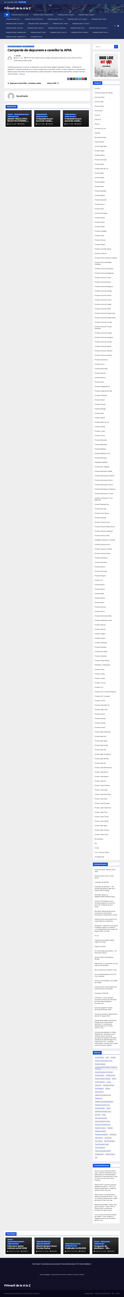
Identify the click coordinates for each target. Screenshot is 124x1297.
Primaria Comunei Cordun (103, 300)
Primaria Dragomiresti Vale (103, 391)
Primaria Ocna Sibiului (102, 513)
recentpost (113, 1134)
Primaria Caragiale (101, 231)
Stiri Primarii (36, 1264)
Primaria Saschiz (100, 625)
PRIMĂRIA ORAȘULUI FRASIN (105, 540)
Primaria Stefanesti (101, 642)
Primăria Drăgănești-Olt (102, 386)
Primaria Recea (100, 589)
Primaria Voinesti (100, 718)
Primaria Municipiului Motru (104, 480)
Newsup (28, 1293)
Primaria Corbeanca (101, 360)
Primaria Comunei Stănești (103, 355)
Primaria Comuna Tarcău (103, 277)
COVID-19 (98, 119)
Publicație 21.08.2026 (101, 993)
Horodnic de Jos (100, 128)
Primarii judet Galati (58, 32)
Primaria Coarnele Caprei (103, 249)
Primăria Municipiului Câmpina (104, 476)
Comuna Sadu (99, 106)
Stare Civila (108, 1138)
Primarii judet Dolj (100, 32)
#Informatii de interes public (23, 60)
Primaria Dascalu (100, 373)
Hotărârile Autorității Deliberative (104, 1101)
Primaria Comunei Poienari (103, 342)
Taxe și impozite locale (101, 1144)
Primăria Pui (98, 580)
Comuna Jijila (99, 102)
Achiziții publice (99, 1057)
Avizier (114, 1078)
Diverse (97, 124)
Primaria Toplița (100, 678)
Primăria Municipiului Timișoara (105, 489)
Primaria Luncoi (100, 435)
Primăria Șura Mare (101, 651)
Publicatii (110, 1128)
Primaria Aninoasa (101, 160)
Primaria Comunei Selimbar (103, 351)
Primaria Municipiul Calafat (21, 114)
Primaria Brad (99, 209)
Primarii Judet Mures (66, 15)
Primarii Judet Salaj (55, 19)
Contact (118, 1293)
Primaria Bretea (100, 218)
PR (77, 1264)
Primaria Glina (99, 413)
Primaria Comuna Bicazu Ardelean (106, 258)
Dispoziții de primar (108, 1085)
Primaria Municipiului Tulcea (104, 493)
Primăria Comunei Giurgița (103, 333)
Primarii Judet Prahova (34, 19)
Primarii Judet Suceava (15, 23)
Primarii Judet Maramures (43, 15)
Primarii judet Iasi (78, 28)
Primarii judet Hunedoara (16, 32)
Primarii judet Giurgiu (79, 32)
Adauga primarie (89, 1293)
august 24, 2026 (14, 1251)
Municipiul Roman (100, 137)
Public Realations (84, 1264)
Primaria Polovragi (101, 571)
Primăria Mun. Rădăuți (102, 467)
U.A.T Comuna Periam (102, 852)
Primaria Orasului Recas (102, 553)
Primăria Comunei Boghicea (104, 286)
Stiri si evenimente (109, 1141)
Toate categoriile (100, 1147)
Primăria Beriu (99, 186)
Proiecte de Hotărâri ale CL (102, 1124)
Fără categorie (99, 1088)
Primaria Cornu (100, 364)
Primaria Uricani (100, 700)
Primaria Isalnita (100, 426)
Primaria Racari (100, 584)
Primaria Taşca (99, 669)
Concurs (97, 115)
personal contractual (101, 1118)
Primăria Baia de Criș (101, 168)
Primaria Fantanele (101, 395)
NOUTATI (97, 1115)
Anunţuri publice (99, 1075)
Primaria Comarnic (101, 253)
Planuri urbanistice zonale (102, 1121)
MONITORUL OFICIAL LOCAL (103, 1111)
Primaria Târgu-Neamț (102, 660)
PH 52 (97, 936)
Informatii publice (100, 1108)
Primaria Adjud (99, 151)
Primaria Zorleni (100, 727)
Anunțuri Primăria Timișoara (102, 1078)
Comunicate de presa (68, 1264)
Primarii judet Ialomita (98, 28)
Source (22, 74)
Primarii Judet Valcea (14, 28)
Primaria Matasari (100, 449)
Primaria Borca (99, 204)
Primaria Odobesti (100, 518)
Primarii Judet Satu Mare (77, 19)
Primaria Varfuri (100, 714)
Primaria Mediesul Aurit (102, 453)
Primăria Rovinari (100, 607)
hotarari (108, 1088)
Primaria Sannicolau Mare (103, 616)
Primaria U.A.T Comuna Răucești (105, 692)
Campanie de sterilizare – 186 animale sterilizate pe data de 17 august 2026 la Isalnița (105, 888)
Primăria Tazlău (100, 674)
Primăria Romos (100, 598)
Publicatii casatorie (100, 1131)
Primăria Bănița (100, 182)
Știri (96, 1157)
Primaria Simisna (100, 629)
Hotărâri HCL (98, 1098)
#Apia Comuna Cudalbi (42, 58)
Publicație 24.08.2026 (102, 882)
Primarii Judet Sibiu (99, 19)
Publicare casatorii (100, 1128)
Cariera (109, 1082)
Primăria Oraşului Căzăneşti (104, 531)
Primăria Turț (99, 687)
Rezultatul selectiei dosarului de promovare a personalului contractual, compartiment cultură (106, 913)
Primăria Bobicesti (100, 200)
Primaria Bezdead (100, 191)
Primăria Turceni (100, 683)
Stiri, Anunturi (98, 1141)
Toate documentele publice (103, 1151)
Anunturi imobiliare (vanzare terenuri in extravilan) (106, 1068)
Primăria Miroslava (101, 458)
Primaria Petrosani (101, 562)
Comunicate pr (36, 37)
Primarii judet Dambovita (16, 37)
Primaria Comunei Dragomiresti (105, 313)
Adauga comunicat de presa (102, 1293)
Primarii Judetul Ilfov (20, 15)
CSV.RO (48, 1274)
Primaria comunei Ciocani (103, 295)
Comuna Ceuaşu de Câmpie (104, 93)
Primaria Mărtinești (101, 444)
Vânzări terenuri (110, 1154)
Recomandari (99, 839)
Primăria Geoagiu (100, 409)
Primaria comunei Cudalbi (14, 46)
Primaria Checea (100, 240)
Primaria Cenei (99, 235)
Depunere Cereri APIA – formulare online (25, 83)
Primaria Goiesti (100, 418)
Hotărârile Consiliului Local (102, 1105)
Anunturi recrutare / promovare (104, 1072)
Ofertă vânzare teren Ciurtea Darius (46, 1247)
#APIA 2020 (30, 58)
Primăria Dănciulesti (101, 368)
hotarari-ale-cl (99, 1092)
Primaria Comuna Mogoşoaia (104, 273)
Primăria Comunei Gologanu (104, 337)
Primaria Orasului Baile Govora (105, 526)
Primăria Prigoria (100, 576)
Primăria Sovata (100, 638)
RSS (113, 1293)
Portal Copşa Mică (101, 146)
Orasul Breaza (99, 142)
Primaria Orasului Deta (102, 535)
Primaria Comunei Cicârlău (103, 291)
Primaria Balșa (99, 177)
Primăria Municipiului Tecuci (104, 484)
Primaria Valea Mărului (102, 705)
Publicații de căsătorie (101, 1134)
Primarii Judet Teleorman (38, 23)
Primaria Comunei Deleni (103, 309)
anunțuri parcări (110, 1075)
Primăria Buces (100, 222)
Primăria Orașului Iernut (102, 544)
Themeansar (36, 1293)
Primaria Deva (99, 382)
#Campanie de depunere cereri (61, 58)
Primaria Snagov (100, 634)
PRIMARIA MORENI (101, 462)
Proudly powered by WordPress (12, 1293)
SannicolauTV (99, 1138)
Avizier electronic (100, 1082)
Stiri (96, 843)
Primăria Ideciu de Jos (102, 422)
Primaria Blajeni (100, 195)
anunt (107, 1057)
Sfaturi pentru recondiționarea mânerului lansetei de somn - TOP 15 (106, 1196)
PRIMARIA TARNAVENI (102, 665)
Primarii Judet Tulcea (80, 23)
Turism (97, 848)
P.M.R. (104, 1115)
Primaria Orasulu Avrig (102, 522)
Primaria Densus (100, 377)
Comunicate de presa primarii (50, 1264)
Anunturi (10, 114)
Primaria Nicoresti (100, 509)
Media (108, 1108)
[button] (115, 26)
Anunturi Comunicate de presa (103, 1061)
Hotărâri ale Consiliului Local (103, 1095)
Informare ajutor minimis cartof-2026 (17, 1247)
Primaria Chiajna (100, 244)
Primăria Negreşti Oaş (102, 504)
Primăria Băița (99, 173)
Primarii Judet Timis (60, 23)
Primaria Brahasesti (41, 114)
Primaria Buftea (100, 226)
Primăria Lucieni (100, 431)
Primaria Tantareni (101, 656)
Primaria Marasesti (101, 440)
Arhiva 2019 (51, 83)
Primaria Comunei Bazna (103, 282)
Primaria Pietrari (100, 567)
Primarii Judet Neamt (86, 15)
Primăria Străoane (100, 647)
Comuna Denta (99, 97)
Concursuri (98, 1085)
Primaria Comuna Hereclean (104, 268)
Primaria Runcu (100, 611)
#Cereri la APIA (76, 58)
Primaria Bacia (99, 164)
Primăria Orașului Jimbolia (103, 549)
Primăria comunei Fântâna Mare (105, 318)
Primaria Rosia (99, 602)
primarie (18, 55)
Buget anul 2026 (100, 946)
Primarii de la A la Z (17, 8)
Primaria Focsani (100, 404)
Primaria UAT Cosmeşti (102, 696)
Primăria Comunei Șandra (103, 346)
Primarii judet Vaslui (35, 28)
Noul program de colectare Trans (106, 970)
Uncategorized (99, 857)
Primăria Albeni (100, 155)
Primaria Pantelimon (101, 558)
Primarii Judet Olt (13, 19)
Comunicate (98, 110)
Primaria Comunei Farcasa (103, 322)
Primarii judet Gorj (38, 32)
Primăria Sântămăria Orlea (103, 620)
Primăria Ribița (99, 593)
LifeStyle (97, 133)
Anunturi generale (100, 1064)
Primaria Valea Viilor (101, 709)
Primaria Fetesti (100, 400)
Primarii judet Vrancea (57, 28)
